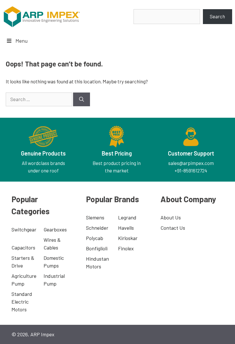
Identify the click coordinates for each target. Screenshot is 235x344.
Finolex (126, 248)
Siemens (95, 217)
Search (217, 16)
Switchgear (23, 229)
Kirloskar (128, 238)
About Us (170, 217)
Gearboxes (55, 229)
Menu (21, 41)
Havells (126, 228)
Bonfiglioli (96, 248)
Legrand (127, 217)
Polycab (94, 238)
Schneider (97, 228)
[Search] (81, 99)
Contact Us (172, 228)
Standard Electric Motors (21, 301)
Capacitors (23, 247)
